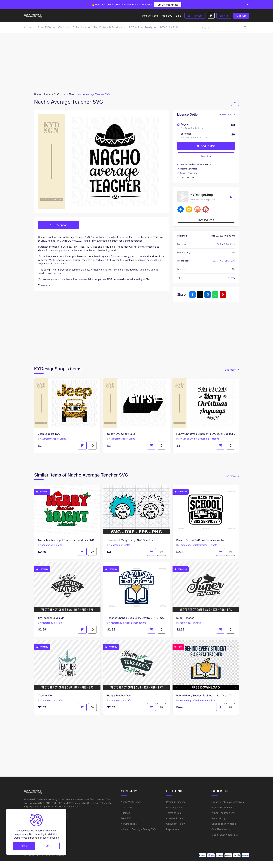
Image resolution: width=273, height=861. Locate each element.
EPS (227, 260)
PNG (221, 260)
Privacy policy (174, 807)
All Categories (129, 823)
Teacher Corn (46, 695)
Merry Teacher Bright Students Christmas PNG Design (67, 540)
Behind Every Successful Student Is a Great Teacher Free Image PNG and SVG (205, 695)
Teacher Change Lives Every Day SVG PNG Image (136, 617)
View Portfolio (206, 219)
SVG (233, 260)
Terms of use (173, 812)
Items (47, 94)
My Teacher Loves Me (51, 617)
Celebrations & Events (205, 545)
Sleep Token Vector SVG (225, 834)
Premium (196, 15)
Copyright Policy (175, 823)
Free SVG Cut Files (222, 807)
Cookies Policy (174, 818)
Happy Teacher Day (119, 695)
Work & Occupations (135, 622)
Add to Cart (207, 146)
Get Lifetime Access (168, 4)
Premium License (176, 801)
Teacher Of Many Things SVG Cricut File (131, 540)
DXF (215, 260)
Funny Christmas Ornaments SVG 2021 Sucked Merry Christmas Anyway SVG (205, 433)
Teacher (230, 277)
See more (230, 369)
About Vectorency (131, 801)
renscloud (115, 545)
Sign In (224, 15)
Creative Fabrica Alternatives (227, 801)
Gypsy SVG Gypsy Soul (121, 433)
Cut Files (69, 94)
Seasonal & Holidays (208, 438)
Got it (24, 846)
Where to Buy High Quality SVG (138, 829)
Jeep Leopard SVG (49, 433)
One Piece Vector (221, 829)
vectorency (185, 545)
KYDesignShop (49, 438)
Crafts (57, 94)
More (49, 846)
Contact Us (127, 807)
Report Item (172, 829)
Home (37, 94)
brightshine (47, 545)
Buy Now (206, 156)
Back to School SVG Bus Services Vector (200, 540)
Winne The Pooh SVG (223, 812)
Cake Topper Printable (224, 823)
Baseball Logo (219, 818)
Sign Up (241, 15)
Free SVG (126, 818)
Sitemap (125, 812)
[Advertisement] (136, 63)
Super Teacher (185, 617)
